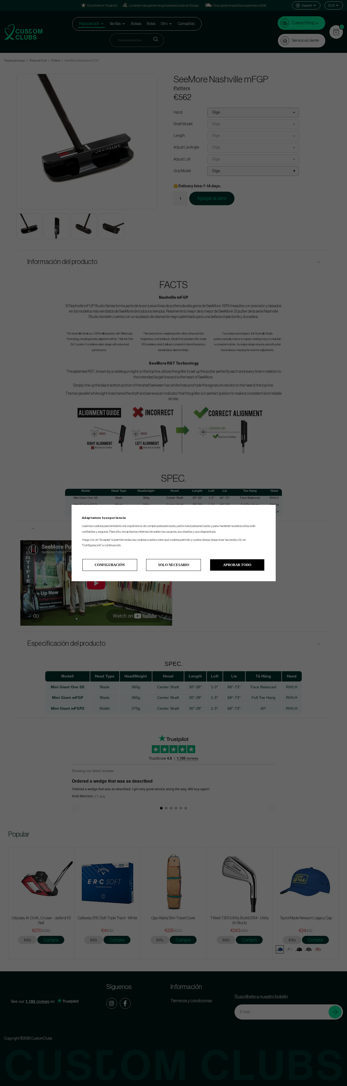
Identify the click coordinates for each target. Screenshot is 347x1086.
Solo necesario (173, 565)
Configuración (110, 565)
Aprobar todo (237, 565)
